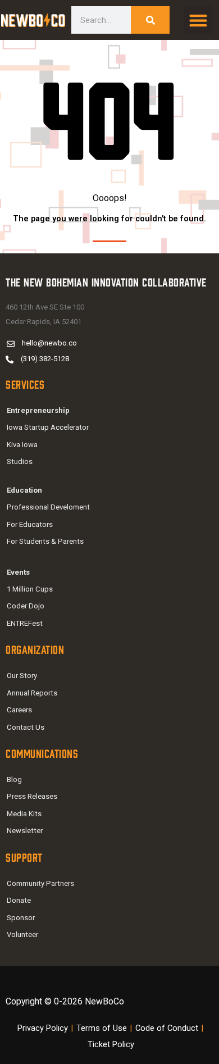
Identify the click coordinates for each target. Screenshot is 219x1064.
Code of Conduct (166, 1028)
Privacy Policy (42, 1028)
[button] (198, 20)
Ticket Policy (111, 1044)
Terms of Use (101, 1028)
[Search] (150, 20)
